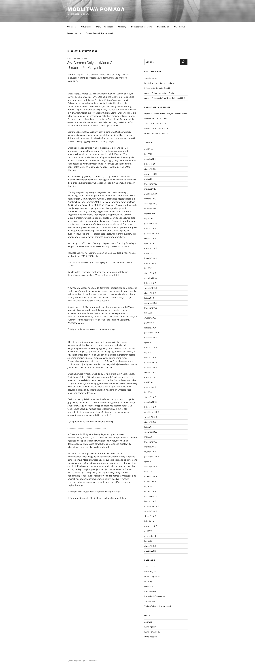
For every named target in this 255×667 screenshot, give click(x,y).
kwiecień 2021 (150, 184)
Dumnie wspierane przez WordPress (82, 661)
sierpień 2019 (150, 238)
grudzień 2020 (150, 194)
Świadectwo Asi (151, 78)
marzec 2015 (150, 447)
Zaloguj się (148, 622)
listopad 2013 (150, 501)
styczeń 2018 (150, 318)
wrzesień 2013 (150, 511)
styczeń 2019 (150, 273)
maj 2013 (148, 531)
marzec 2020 (150, 214)
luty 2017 (148, 352)
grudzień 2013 (150, 496)
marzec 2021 (150, 189)
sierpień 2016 (150, 372)
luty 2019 (148, 268)
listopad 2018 (150, 283)
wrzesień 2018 (150, 288)
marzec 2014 (150, 481)
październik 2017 (151, 333)
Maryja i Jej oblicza (104, 27)
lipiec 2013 (149, 521)
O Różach (71, 27)
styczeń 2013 (150, 546)
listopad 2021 (150, 164)
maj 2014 (148, 471)
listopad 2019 (150, 228)
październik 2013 (151, 506)
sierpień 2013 (150, 516)
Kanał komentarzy (152, 632)
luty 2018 (148, 313)
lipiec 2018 (149, 298)
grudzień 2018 (150, 278)
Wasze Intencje (74, 33)
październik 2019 (151, 233)
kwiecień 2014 (150, 476)
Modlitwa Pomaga (96, 9)
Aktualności (86, 27)
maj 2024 (148, 149)
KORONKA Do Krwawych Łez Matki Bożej (169, 113)
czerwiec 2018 (150, 303)
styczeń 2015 (150, 452)
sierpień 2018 (150, 293)
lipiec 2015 (149, 427)
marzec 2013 (150, 536)
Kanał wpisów (150, 627)
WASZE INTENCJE (160, 119)
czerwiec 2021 (150, 174)
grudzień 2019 (150, 223)
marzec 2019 (150, 263)
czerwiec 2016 (150, 377)
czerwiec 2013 (150, 526)
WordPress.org (150, 637)
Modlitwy (122, 27)
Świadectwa (179, 27)
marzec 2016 (150, 387)
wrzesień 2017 (150, 337)
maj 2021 (148, 179)
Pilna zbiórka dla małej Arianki (157, 88)
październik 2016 (151, 362)
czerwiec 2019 (150, 248)
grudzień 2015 (150, 402)
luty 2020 (148, 218)
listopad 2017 (150, 328)
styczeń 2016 (150, 397)
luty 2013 (148, 541)
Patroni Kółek (163, 27)
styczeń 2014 (150, 491)
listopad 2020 (150, 199)
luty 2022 (148, 154)
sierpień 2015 (150, 422)
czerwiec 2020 (150, 204)
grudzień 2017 (150, 323)
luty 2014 (148, 486)
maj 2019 (148, 253)
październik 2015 (151, 412)
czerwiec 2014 (150, 466)
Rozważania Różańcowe (141, 27)
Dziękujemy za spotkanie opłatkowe (159, 83)
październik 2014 (151, 457)
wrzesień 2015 (150, 417)
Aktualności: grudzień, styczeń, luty (159, 93)
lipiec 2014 (149, 461)
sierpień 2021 (150, 169)
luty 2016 (148, 392)
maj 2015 (148, 437)
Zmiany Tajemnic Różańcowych (99, 33)
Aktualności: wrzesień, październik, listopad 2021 (165, 98)
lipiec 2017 (149, 342)
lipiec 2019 (149, 243)
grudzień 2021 (150, 159)
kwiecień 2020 (150, 208)
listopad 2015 (150, 407)
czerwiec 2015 (150, 432)
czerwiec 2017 (150, 347)
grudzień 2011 (150, 551)
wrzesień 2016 (150, 367)
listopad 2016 (150, 357)
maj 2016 (148, 382)
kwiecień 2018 (150, 308)
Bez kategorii (150, 571)
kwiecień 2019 (150, 258)
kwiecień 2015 (150, 442)
